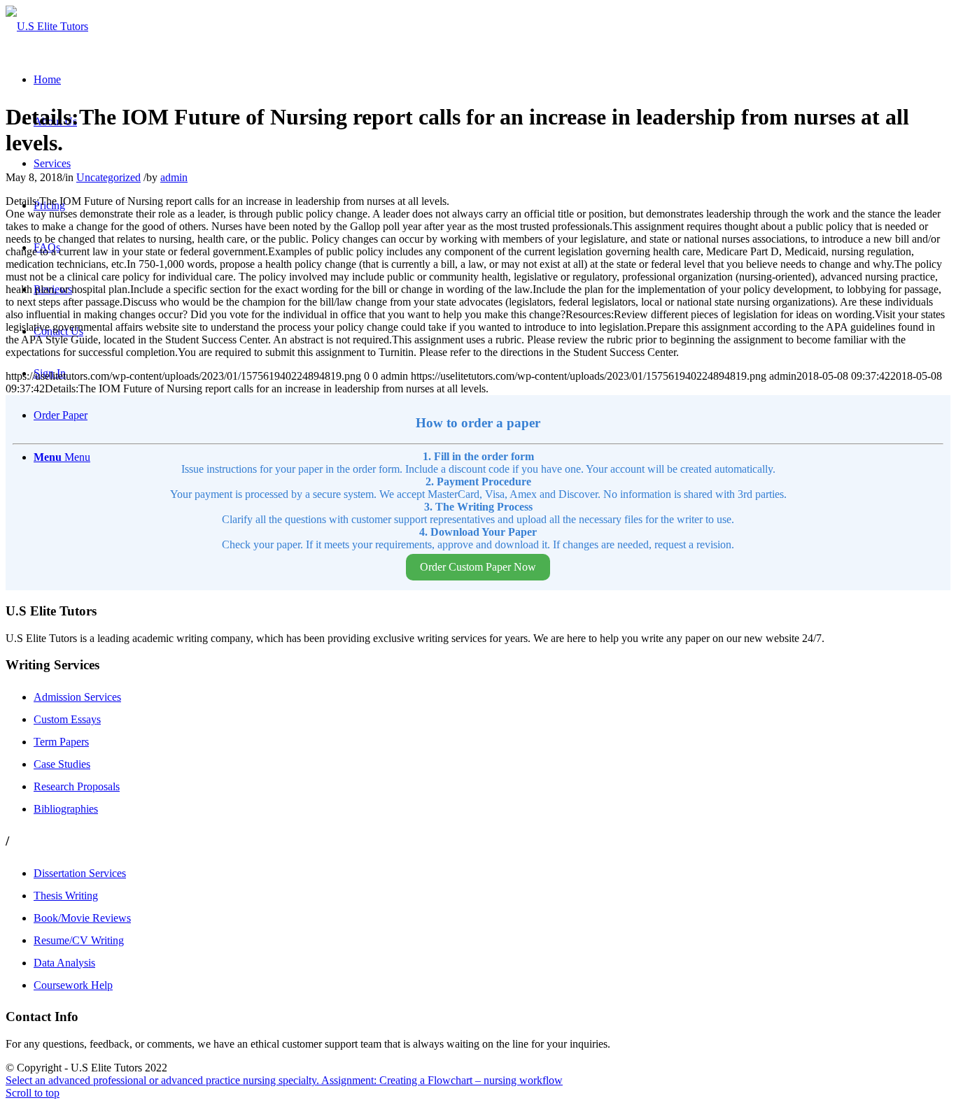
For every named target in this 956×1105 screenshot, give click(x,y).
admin (174, 177)
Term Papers (61, 742)
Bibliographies (66, 809)
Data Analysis (64, 963)
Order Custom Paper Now (478, 567)
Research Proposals (77, 786)
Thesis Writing (66, 895)
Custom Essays (67, 719)
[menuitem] (47, 79)
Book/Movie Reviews (82, 918)
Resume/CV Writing (79, 940)
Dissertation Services (80, 873)
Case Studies (62, 764)
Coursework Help (73, 985)
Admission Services (77, 697)
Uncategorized (108, 177)
